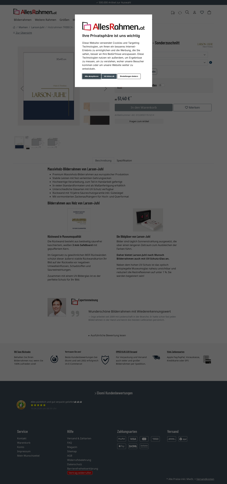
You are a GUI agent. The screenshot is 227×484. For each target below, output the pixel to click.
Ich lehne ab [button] (109, 76)
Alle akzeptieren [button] (92, 76)
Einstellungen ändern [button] (129, 76)
